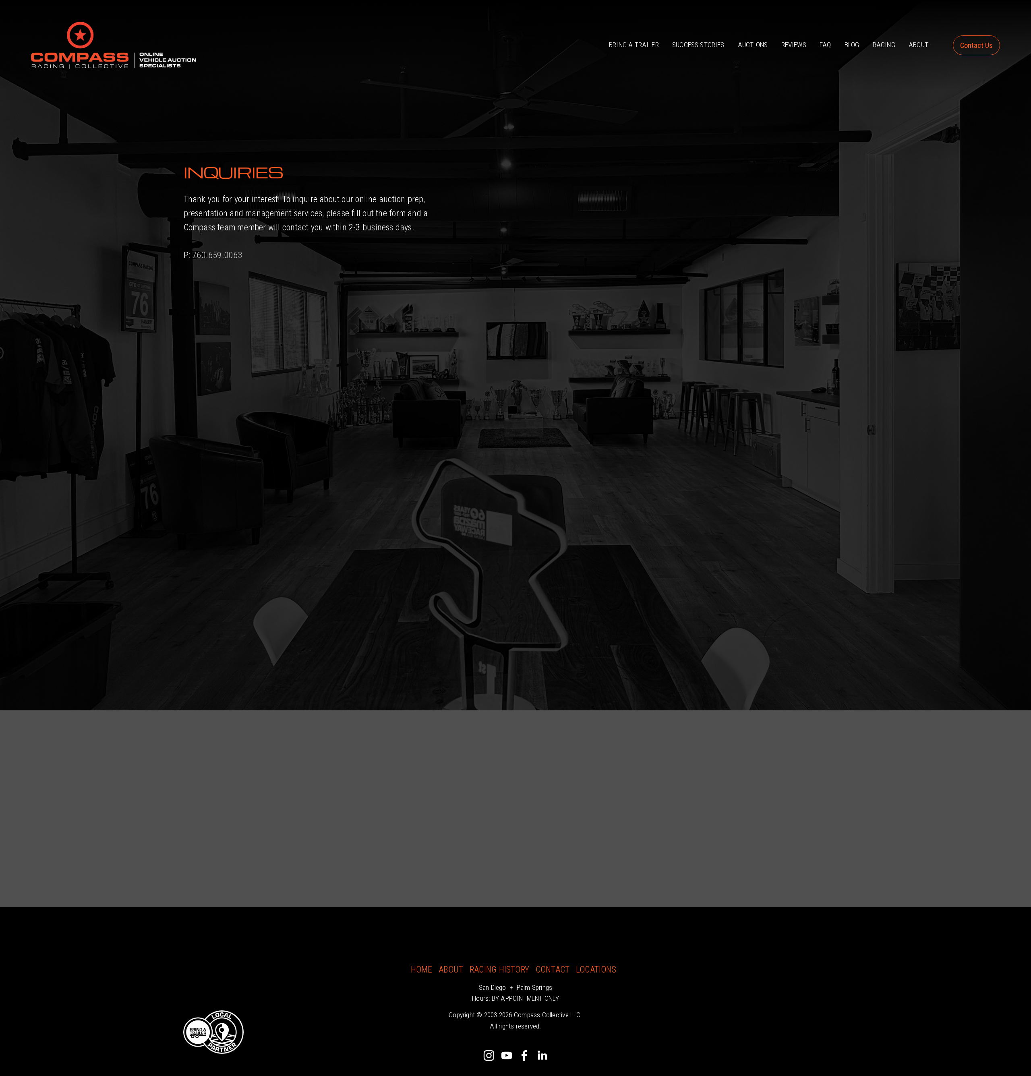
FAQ (825, 45)
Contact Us (976, 45)
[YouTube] (506, 1055)
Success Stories (698, 45)
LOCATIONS (596, 969)
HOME (422, 969)
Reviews (793, 45)
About (918, 45)
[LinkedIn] (542, 1055)
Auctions (753, 45)
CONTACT (553, 969)
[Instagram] (489, 1055)
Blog (852, 45)
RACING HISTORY (499, 969)
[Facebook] (524, 1055)
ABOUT (451, 969)
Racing (884, 45)
